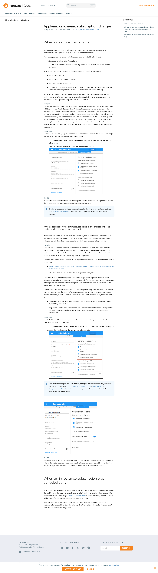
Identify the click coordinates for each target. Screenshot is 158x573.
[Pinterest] (83, 548)
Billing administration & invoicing (54, 23)
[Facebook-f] (72, 548)
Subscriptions (85, 23)
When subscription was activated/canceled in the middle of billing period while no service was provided (139, 29)
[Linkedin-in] (62, 548)
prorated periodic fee (77, 495)
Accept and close (73, 569)
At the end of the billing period (79, 386)
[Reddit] (89, 548)
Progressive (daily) (56, 389)
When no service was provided (133, 24)
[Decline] (155, 568)
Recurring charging (72, 23)
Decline (90, 569)
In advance (97, 386)
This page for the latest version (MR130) (87, 30)
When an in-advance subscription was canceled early (139, 35)
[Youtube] (67, 548)
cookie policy (114, 565)
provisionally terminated (61, 211)
